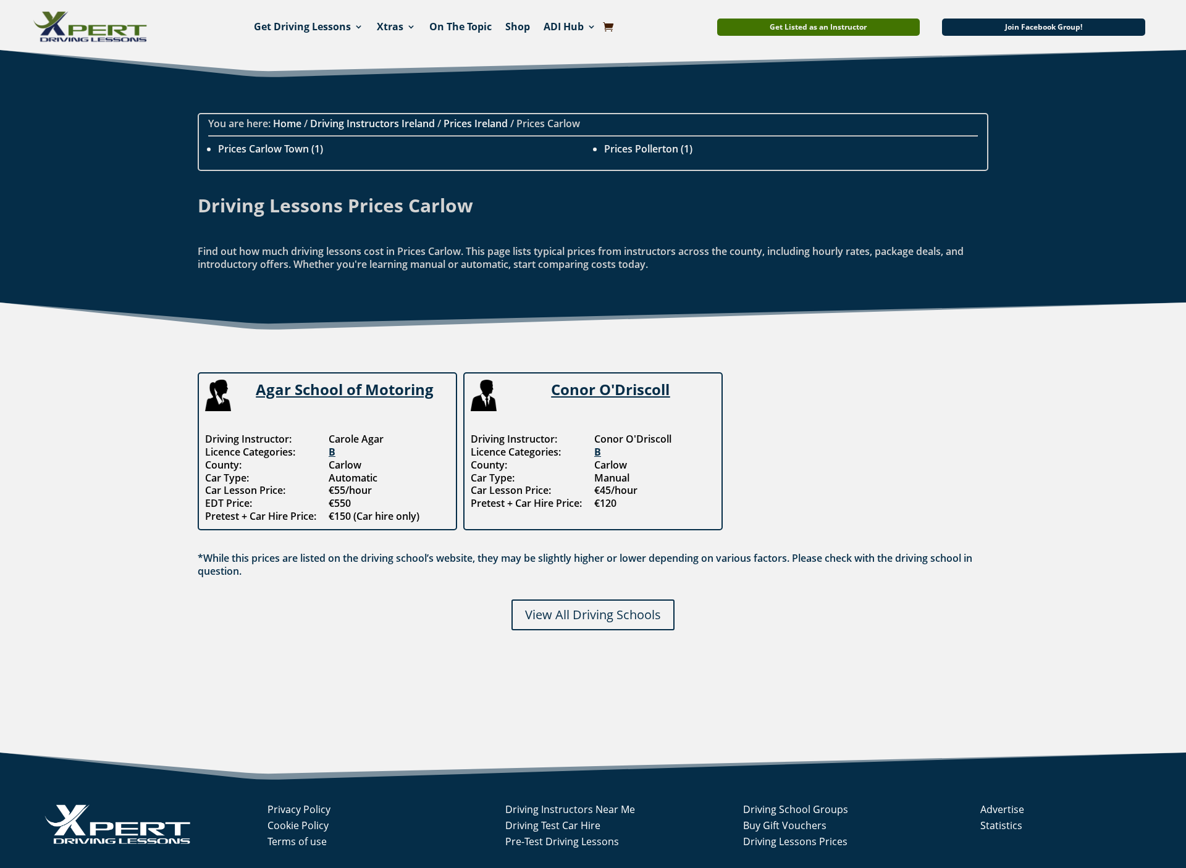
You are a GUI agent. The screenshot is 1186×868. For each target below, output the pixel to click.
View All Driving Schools (593, 614)
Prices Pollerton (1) (648, 149)
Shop (517, 26)
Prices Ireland (476, 123)
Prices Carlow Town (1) (270, 149)
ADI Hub (564, 26)
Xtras (390, 26)
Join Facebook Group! (1043, 27)
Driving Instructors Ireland (372, 123)
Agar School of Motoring (345, 389)
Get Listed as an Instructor (818, 27)
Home (287, 123)
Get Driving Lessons (302, 26)
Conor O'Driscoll (610, 389)
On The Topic (460, 26)
